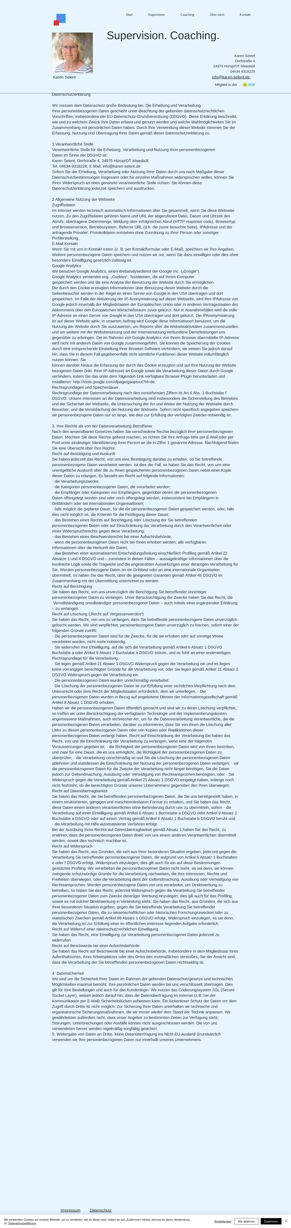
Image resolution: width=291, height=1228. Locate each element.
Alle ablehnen (246, 1221)
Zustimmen (271, 1221)
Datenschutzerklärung (22, 1223)
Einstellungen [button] (223, 1221)
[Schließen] (286, 1221)
